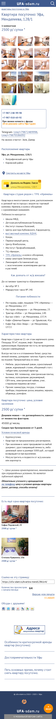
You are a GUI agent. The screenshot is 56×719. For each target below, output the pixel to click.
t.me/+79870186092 (13, 135)
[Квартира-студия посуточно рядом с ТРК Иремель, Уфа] (8, 41)
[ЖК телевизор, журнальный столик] (8, 53)
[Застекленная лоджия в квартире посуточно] (8, 76)
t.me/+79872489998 (25, 132)
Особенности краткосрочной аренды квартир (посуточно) (28, 643)
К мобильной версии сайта (28, 716)
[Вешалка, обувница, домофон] (25, 88)
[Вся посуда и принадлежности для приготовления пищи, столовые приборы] (8, 65)
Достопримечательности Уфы (23, 657)
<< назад (49, 597)
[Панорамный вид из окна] (41, 76)
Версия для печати (43, 594)
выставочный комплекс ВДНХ (21, 233)
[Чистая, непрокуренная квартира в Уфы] (41, 53)
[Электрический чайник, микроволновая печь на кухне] (41, 65)
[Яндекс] (18, 609)
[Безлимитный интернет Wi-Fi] (41, 41)
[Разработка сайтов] (24, 703)
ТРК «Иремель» (14, 254)
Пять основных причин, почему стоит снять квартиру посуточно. (27, 671)
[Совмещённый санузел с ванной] (41, 88)
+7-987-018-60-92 (12, 117)
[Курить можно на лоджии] (25, 76)
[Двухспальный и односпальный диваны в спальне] (25, 41)
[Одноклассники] (32, 609)
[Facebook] (3, 609)
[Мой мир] (27, 609)
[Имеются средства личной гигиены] (8, 100)
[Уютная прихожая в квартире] (8, 88)
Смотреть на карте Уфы (18, 173)
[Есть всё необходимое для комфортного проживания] (25, 53)
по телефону (8, 484)
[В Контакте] (13, 609)
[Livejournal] (23, 609)
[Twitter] (8, 609)
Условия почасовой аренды (15, 432)
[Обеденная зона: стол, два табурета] (25, 65)
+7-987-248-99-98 (12, 112)
